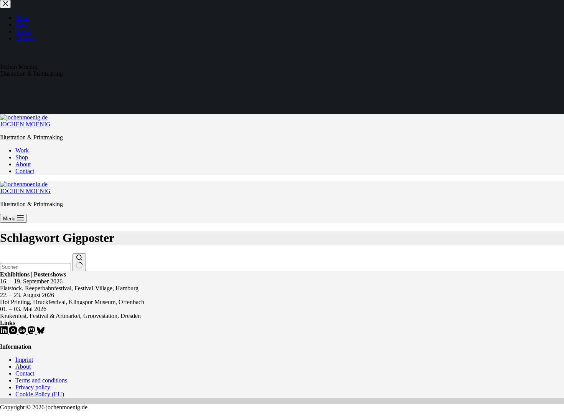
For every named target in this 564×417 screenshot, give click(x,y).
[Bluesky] (41, 332)
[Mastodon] (32, 332)
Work (22, 150)
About (23, 164)
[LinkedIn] (4, 332)
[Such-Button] (79, 262)
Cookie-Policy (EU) (39, 394)
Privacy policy (32, 387)
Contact (24, 171)
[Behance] (23, 332)
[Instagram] (13, 332)
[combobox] (35, 267)
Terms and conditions (41, 380)
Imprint (24, 359)
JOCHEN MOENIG (25, 124)
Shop (21, 157)
